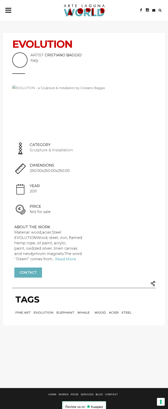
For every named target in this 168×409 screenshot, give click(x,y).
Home (53, 394)
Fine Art (23, 312)
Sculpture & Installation (51, 150)
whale (83, 312)
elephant (65, 312)
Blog (99, 394)
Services (87, 394)
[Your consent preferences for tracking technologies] (161, 402)
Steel (126, 312)
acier (114, 312)
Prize (75, 394)
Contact (28, 273)
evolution (44, 312)
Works (64, 394)
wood (100, 312)
